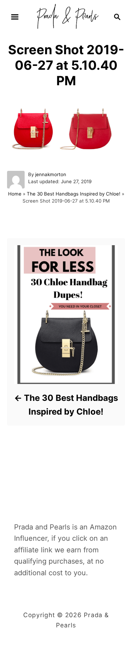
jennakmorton (50, 174)
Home (14, 194)
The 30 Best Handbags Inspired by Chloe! (73, 194)
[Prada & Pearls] (66, 16)
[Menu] (15, 17)
